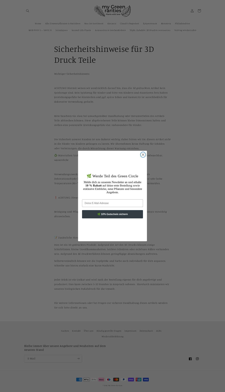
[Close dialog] (143, 154)
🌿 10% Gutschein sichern (112, 214)
